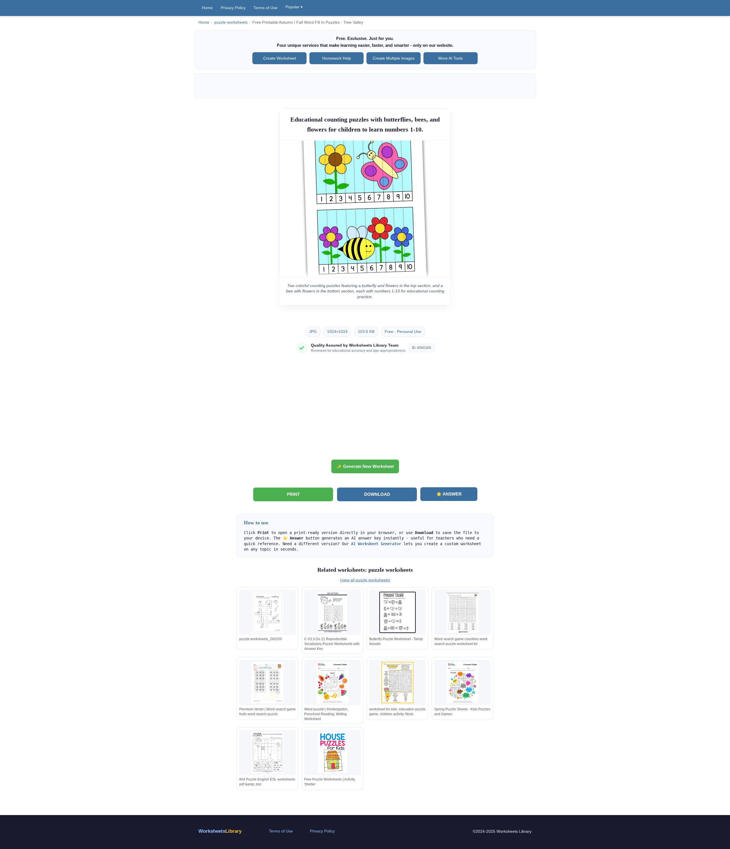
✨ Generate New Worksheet (365, 466)
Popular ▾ (294, 7)
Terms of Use (265, 7)
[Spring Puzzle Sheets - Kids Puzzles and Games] (462, 682)
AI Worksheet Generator (376, 543)
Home (207, 7)
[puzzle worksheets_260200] (267, 612)
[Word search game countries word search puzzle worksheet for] (462, 612)
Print (293, 494)
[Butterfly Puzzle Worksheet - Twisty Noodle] (397, 612)
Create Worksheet (279, 58)
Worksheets (220, 831)
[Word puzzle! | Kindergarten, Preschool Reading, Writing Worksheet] (332, 682)
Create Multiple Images (394, 58)
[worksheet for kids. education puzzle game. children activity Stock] (397, 682)
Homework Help (336, 58)
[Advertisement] (365, 409)
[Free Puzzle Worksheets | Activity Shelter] (332, 752)
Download (377, 494)
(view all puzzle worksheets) (365, 580)
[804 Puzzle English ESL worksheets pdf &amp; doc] (267, 752)
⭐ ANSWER (449, 494)
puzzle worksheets (231, 22)
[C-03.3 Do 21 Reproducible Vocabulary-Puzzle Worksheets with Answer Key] (332, 612)
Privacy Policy (233, 7)
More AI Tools (450, 58)
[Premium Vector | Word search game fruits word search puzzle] (267, 682)
